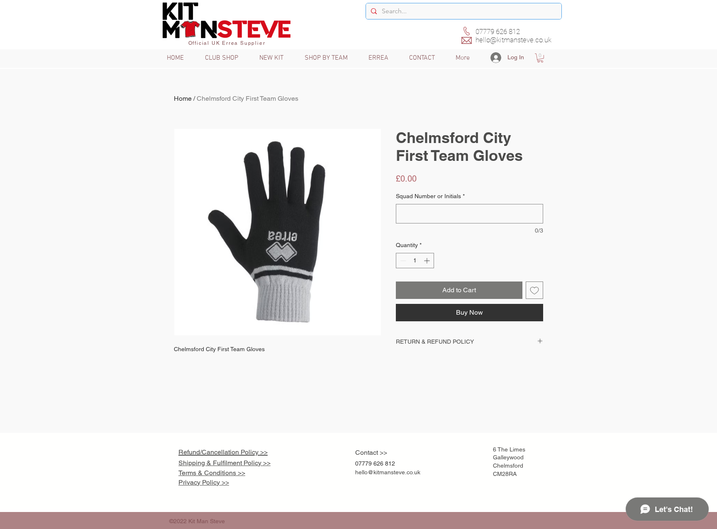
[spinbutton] (414, 260)
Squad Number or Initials (430, 196)
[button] (540, 58)
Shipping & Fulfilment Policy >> (224, 463)
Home (183, 98)
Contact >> (371, 452)
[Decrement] (402, 260)
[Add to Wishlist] (534, 290)
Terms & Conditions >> (211, 473)
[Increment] (427, 260)
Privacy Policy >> (203, 482)
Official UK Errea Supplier (227, 43)
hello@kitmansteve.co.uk (513, 40)
